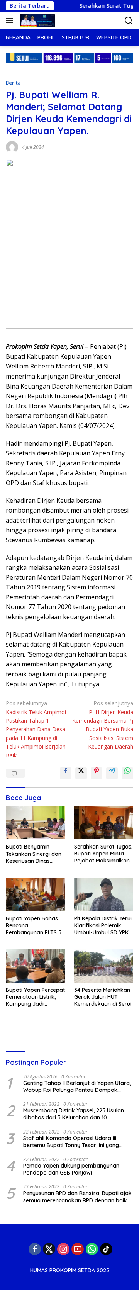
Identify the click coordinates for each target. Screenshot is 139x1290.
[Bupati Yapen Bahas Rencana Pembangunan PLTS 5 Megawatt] (35, 894)
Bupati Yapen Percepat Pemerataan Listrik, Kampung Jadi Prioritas (35, 997)
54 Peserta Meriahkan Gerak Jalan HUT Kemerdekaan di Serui (102, 996)
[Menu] (11, 20)
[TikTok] (106, 1249)
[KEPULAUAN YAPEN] (36, 20)
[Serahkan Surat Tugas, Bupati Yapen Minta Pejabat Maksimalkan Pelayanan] (103, 822)
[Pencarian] (128, 20)
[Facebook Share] (65, 773)
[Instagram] (63, 1249)
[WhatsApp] (92, 1249)
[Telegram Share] (112, 773)
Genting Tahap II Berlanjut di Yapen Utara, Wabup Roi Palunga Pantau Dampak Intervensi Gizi (77, 1086)
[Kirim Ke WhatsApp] (127, 773)
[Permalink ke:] (12, 146)
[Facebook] (35, 1249)
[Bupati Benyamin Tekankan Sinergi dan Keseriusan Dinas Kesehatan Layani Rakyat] (35, 822)
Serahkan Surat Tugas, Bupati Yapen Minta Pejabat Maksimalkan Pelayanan (103, 853)
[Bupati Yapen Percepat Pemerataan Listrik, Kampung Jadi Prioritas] (35, 966)
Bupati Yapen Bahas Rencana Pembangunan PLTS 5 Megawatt (33, 925)
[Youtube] (77, 1249)
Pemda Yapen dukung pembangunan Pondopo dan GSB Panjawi (71, 1169)
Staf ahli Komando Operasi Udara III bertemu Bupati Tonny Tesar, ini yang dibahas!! (71, 1142)
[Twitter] (49, 1249)
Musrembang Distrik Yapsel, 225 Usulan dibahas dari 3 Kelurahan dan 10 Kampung (73, 1114)
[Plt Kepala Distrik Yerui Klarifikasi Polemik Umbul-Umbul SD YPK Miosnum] (103, 894)
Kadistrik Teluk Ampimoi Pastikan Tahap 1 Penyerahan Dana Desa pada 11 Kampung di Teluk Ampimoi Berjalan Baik (36, 729)
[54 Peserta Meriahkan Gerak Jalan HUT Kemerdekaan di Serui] (103, 966)
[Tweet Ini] (81, 773)
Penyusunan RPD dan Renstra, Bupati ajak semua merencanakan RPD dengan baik (77, 1196)
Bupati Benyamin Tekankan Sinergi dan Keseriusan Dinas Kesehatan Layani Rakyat (33, 853)
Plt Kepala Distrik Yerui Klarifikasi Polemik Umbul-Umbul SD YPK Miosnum (103, 925)
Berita (13, 82)
